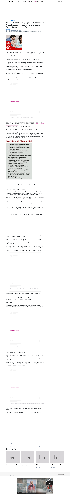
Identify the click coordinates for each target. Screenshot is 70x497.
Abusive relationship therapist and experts (31, 445)
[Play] (50, 487)
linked (29, 351)
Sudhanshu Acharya (10, 30)
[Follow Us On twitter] (59, 1)
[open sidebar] (7, 1)
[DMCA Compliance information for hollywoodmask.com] (61, 474)
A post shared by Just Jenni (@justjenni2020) (17, 117)
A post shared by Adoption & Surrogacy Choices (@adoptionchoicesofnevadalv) (22, 403)
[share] (44, 479)
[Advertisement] (35, 12)
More (42, 1)
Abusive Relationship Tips (15, 445)
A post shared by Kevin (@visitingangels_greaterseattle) (18, 346)
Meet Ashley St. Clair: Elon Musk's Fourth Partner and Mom (12, 466)
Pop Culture (12, 20)
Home (8, 20)
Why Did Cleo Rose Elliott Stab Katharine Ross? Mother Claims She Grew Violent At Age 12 (31, 479)
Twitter (13, 181)
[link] (18, 479)
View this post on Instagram (14, 101)
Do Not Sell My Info (53, 472)
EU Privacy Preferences (45, 472)
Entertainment (25, 1)
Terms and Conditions (17, 472)
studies (32, 184)
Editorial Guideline (30, 472)
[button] (63, 1)
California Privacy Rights (37, 472)
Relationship (32, 1)
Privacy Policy (24, 472)
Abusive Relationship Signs (33, 443)
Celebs (37, 1)
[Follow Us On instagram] (60, 1)
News (19, 1)
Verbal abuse (23, 443)
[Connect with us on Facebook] (58, 1)
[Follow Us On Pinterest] (61, 1)
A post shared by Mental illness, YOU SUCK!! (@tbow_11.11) (19, 288)
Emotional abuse (15, 443)
